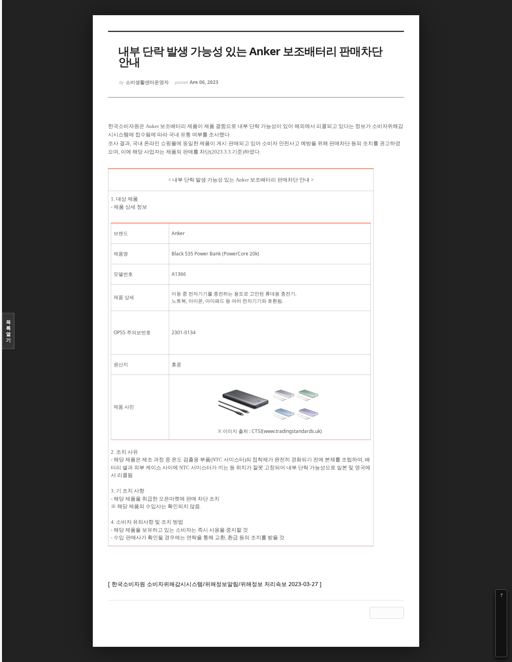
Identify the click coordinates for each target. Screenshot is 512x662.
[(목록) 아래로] (501, 640)
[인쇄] (501, 651)
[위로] (501, 628)
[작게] (501, 617)
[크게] (501, 606)
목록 (8, 331)
